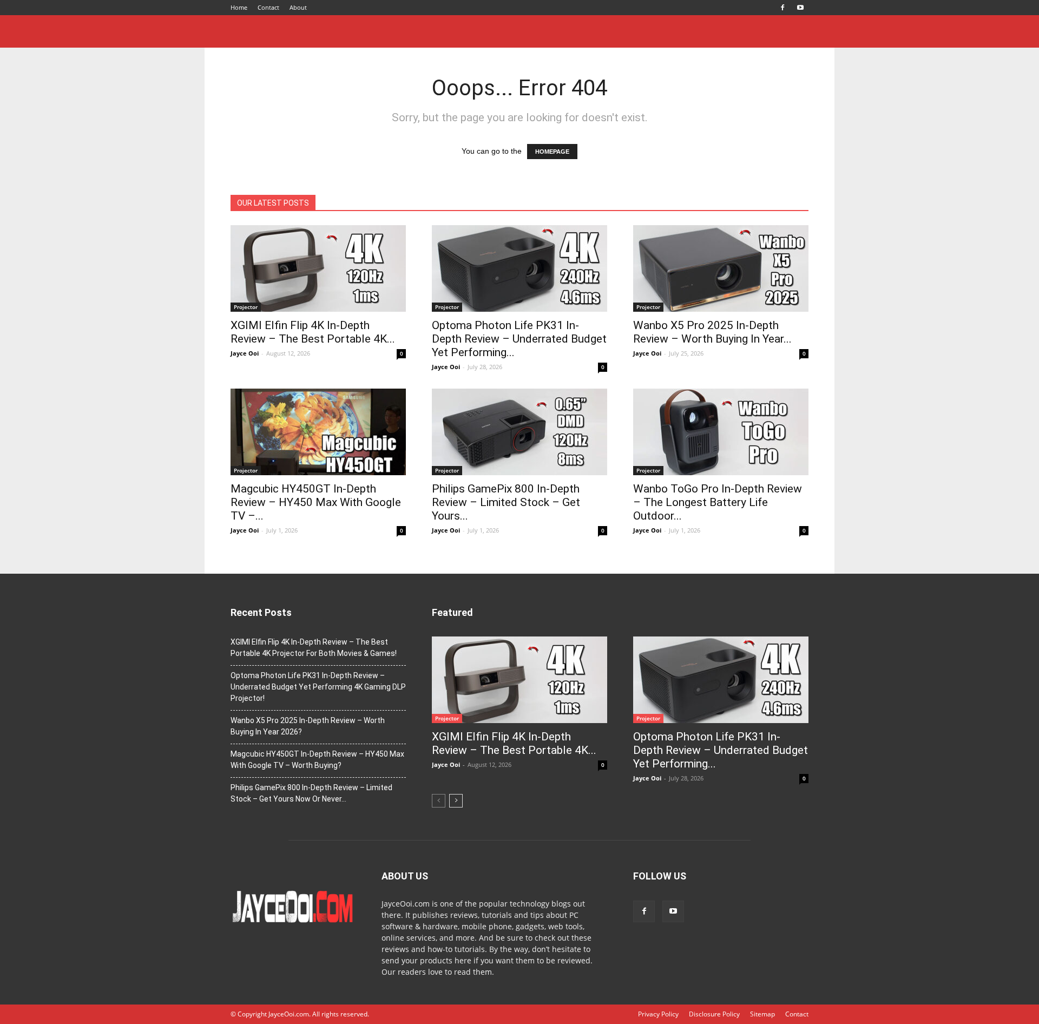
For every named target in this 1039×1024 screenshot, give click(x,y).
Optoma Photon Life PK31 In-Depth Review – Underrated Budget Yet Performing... (519, 339)
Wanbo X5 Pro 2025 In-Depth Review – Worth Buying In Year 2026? (308, 726)
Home (239, 7)
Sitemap (762, 1014)
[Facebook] (782, 7)
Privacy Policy (658, 1014)
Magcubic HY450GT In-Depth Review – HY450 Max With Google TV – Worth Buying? (317, 760)
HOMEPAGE (552, 151)
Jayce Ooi (245, 353)
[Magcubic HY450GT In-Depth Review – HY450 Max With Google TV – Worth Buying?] (318, 432)
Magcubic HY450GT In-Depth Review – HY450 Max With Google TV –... (316, 502)
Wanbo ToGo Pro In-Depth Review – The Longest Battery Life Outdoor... (717, 502)
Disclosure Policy (714, 1014)
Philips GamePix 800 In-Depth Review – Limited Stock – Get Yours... (506, 502)
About (298, 7)
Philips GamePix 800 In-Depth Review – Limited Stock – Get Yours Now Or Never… (311, 793)
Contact (268, 7)
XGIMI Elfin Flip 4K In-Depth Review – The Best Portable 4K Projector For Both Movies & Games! (314, 648)
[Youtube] (800, 7)
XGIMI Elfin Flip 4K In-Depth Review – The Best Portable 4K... (313, 332)
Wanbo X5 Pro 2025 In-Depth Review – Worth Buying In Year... (712, 332)
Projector (246, 307)
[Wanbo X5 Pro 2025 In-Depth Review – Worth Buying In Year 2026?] (720, 268)
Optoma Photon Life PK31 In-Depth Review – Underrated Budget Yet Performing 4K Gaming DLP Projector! (318, 687)
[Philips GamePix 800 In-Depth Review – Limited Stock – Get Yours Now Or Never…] (519, 432)
